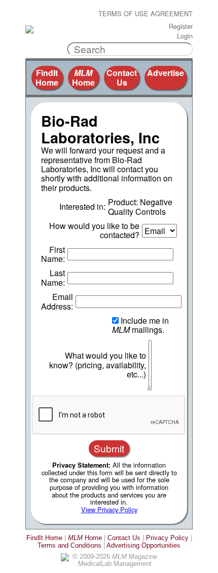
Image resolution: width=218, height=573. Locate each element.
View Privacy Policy (109, 509)
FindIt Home (46, 77)
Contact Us (121, 77)
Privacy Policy (167, 538)
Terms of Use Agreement (145, 14)
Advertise (165, 73)
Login (185, 36)
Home (83, 77)
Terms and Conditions (69, 545)
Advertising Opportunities (143, 545)
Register (181, 26)
